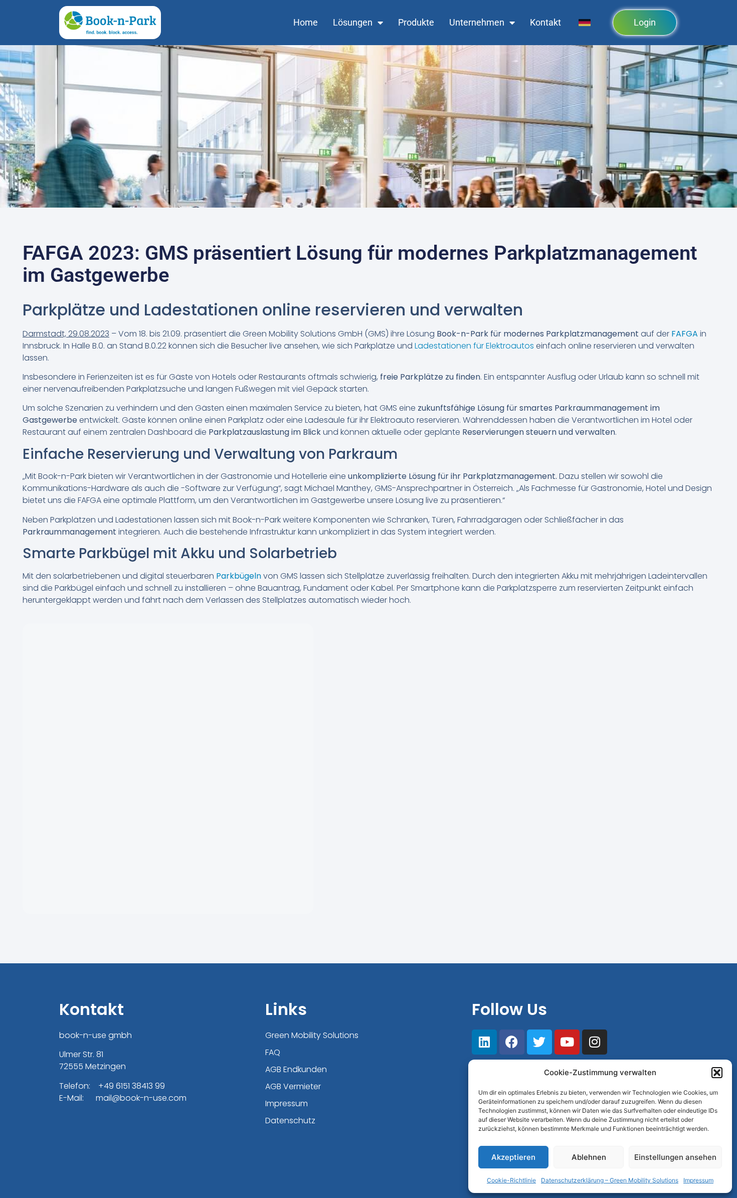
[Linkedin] (484, 1042)
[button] (717, 1073)
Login (645, 22)
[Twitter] (539, 1042)
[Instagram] (594, 1042)
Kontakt (545, 22)
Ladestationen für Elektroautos (474, 346)
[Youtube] (567, 1042)
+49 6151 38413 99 (131, 1086)
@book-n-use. (140, 1098)
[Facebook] (511, 1042)
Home (305, 22)
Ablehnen (589, 1157)
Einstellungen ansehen (675, 1157)
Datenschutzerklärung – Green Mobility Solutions (609, 1180)
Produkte (416, 22)
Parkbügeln (238, 576)
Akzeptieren (513, 1157)
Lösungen (353, 22)
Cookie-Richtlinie (511, 1180)
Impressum (698, 1180)
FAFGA (684, 333)
